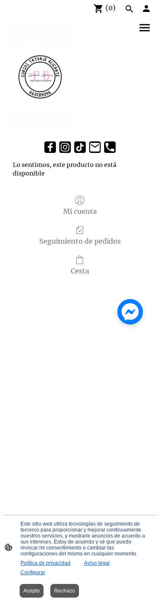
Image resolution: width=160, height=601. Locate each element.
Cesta (80, 271)
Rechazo (64, 591)
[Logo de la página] (40, 77)
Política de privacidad (45, 563)
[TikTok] (80, 147)
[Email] (95, 147)
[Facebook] (50, 147)
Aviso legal (97, 563)
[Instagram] (65, 147)
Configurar (32, 572)
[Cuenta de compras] (146, 8)
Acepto (31, 591)
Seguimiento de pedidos (80, 241)
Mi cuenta (80, 211)
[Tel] (110, 147)
